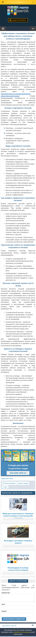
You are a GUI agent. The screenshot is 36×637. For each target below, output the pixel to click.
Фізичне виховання (9, 483)
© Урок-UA (9, 626)
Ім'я (4, 604)
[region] (18, 456)
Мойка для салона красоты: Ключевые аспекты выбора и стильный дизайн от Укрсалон (18, 516)
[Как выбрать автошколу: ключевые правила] (18, 531)
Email (4, 611)
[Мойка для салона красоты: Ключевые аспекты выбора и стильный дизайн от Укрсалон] (18, 504)
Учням (5, 487)
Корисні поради (23, 483)
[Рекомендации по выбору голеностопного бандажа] (18, 558)
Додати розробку (19, 20)
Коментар (6, 593)
